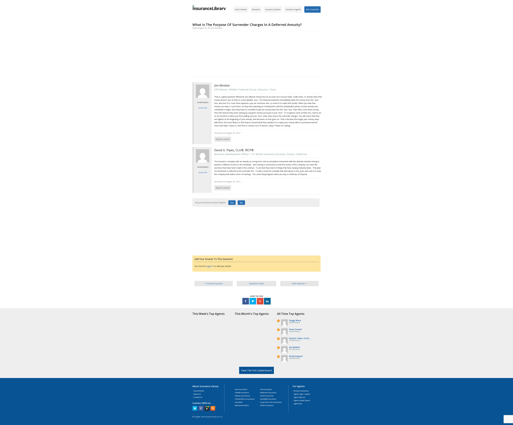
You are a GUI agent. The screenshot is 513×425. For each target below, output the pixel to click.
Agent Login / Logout (302, 394)
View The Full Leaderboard (256, 370)
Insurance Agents (293, 9)
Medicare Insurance (268, 392)
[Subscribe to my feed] (212, 409)
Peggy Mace (295, 320)
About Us (197, 394)
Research (256, 9)
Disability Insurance (268, 399)
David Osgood (295, 356)
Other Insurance (266, 405)
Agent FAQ (298, 403)
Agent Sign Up (299, 397)
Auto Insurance (241, 389)
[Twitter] (253, 301)
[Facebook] (245, 301)
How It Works (241, 9)
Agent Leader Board (302, 400)
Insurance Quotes (273, 9)
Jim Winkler (294, 347)
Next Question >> (299, 283)
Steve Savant (295, 329)
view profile (202, 108)
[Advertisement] (256, 53)
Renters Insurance (242, 396)
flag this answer (223, 139)
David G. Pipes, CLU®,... (300, 338)
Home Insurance (267, 396)
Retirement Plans (242, 405)
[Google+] (260, 301)
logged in (210, 266)
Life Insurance (266, 389)
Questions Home (256, 283)
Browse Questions (301, 391)
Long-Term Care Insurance (271, 402)
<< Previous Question (213, 283)
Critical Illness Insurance (244, 399)
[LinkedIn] (267, 301)
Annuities (239, 402)
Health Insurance (242, 392)
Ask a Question (312, 9)
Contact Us (198, 397)
